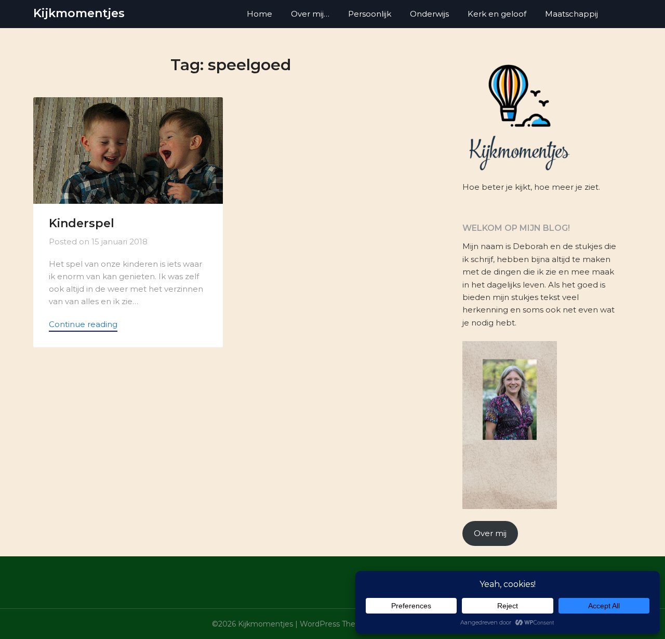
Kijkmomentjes (79, 13)
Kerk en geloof (497, 14)
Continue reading (83, 324)
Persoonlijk (369, 14)
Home (259, 14)
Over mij (490, 533)
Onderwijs (429, 14)
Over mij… (310, 14)
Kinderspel (81, 223)
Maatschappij (571, 14)
